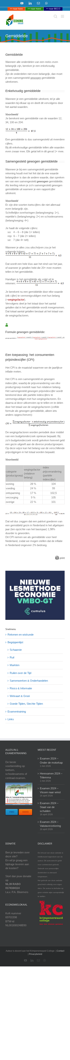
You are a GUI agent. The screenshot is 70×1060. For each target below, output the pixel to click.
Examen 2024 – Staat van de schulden (49, 807)
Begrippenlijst (15, 642)
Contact (60, 951)
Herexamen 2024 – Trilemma (51, 775)
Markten (14, 665)
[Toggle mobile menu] (63, 16)
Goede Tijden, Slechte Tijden (26, 703)
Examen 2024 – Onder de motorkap (51, 760)
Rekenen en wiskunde (21, 634)
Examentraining (17, 711)
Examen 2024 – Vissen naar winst (50, 790)
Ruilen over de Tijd (20, 672)
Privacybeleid (35, 954)
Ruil (12, 657)
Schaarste (16, 649)
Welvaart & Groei (20, 696)
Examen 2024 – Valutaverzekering (50, 823)
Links (11, 719)
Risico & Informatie (21, 688)
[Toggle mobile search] (55, 16)
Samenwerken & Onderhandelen (29, 680)
